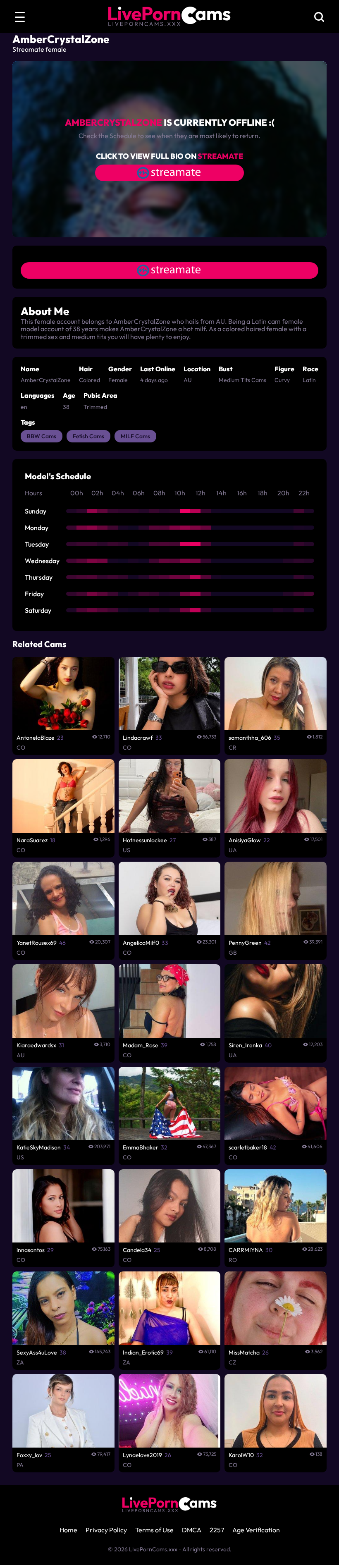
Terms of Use (154, 1530)
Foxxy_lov (29, 1455)
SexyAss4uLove (37, 1352)
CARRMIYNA (246, 1250)
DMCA (191, 1530)
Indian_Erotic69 (143, 1352)
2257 (217, 1530)
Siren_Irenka (245, 1045)
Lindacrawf (138, 737)
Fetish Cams (88, 436)
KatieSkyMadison (39, 1147)
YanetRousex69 (37, 942)
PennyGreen (245, 942)
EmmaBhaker (140, 1147)
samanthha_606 (250, 737)
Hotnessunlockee (145, 840)
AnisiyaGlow (245, 840)
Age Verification (256, 1530)
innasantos (31, 1250)
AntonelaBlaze (36, 737)
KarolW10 (241, 1455)
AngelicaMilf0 (141, 942)
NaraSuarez (32, 840)
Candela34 (137, 1250)
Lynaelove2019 (142, 1455)
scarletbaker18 (248, 1147)
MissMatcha (244, 1352)
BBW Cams (41, 436)
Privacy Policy (106, 1530)
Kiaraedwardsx (36, 1045)
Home (68, 1530)
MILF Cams (135, 436)
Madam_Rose (140, 1045)
